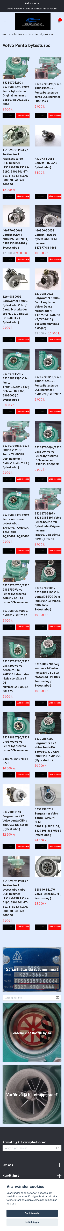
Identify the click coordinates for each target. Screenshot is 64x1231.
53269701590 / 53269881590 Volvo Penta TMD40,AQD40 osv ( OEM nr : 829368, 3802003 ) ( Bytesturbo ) (16, 407)
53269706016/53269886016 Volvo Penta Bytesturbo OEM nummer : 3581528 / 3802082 (48, 406)
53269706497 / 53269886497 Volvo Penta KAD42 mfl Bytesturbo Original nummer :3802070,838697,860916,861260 (48, 547)
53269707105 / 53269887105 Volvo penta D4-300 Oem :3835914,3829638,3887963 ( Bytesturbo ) (48, 619)
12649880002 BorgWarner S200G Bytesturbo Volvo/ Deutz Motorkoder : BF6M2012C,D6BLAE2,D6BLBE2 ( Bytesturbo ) (16, 330)
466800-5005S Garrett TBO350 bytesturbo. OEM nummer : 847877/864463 (46, 259)
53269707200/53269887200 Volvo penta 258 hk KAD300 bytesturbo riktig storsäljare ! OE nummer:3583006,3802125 (16, 697)
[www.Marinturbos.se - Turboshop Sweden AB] (32, 32)
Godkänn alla (32, 1213)
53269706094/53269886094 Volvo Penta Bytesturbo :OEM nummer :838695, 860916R (48, 476)
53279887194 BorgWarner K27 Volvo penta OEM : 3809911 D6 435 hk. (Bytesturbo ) (16, 841)
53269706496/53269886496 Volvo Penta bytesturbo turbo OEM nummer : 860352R (48, 113)
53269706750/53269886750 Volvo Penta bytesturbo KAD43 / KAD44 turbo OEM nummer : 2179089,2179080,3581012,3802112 (16, 621)
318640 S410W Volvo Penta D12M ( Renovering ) (48, 914)
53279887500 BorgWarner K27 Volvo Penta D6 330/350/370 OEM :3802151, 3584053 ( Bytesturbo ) (48, 770)
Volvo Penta (18, 54)
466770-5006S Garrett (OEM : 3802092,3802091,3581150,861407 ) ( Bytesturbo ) (16, 259)
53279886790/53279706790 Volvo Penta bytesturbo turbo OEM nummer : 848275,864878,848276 (16, 771)
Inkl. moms (31, 3)
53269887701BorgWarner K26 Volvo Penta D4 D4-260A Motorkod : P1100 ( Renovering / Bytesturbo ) (47, 695)
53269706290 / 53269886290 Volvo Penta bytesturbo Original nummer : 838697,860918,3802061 (16, 113)
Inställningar (32, 1222)
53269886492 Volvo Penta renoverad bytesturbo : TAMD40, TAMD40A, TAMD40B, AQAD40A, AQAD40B (16, 546)
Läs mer (9, 136)
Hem (5, 54)
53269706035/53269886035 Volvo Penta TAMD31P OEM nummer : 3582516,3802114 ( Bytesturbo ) (16, 477)
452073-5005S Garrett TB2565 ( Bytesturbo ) (46, 183)
